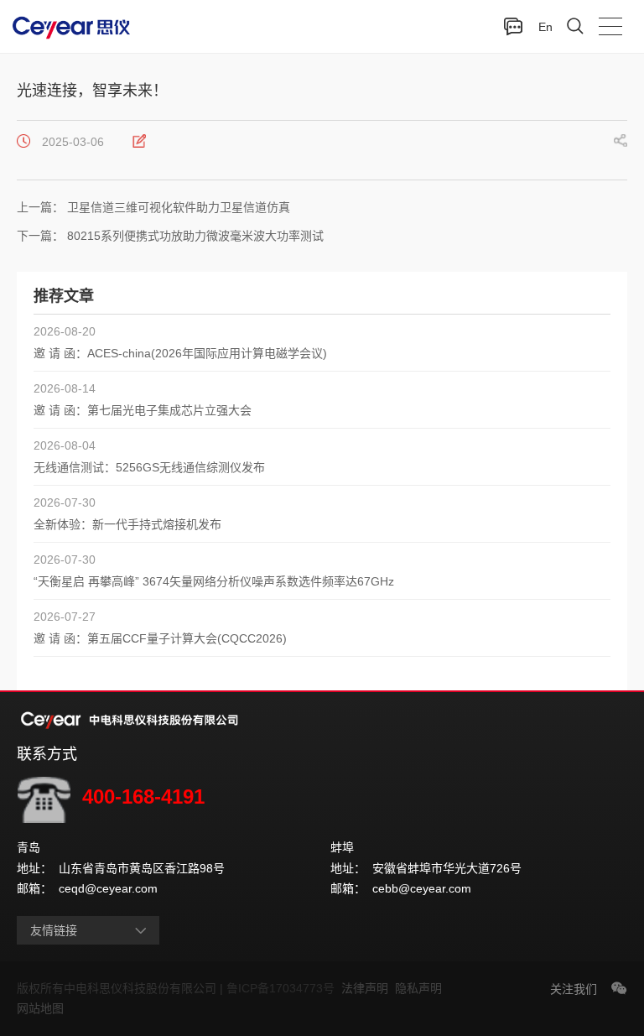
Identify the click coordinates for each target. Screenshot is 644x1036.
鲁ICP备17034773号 (283, 988)
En (545, 27)
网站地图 (40, 1008)
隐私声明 (422, 988)
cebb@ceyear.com (421, 888)
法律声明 (368, 988)
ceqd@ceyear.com (108, 888)
